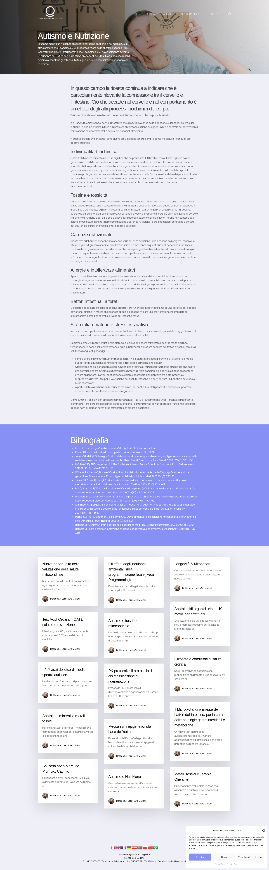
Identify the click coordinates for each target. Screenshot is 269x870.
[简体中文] (150, 848)
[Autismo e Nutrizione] (134, 788)
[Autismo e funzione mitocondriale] (134, 635)
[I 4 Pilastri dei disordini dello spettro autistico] (68, 682)
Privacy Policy (232, 864)
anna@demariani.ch (118, 861)
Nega (224, 857)
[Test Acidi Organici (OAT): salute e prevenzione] (68, 634)
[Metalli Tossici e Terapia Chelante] (200, 789)
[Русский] (145, 848)
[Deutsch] (129, 848)
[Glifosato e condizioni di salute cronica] (200, 674)
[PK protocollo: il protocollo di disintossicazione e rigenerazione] (134, 688)
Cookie (161, 861)
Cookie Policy (220, 864)
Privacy (152, 861)
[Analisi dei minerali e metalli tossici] (68, 731)
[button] (262, 830)
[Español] (134, 848)
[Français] (124, 848)
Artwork (182, 861)
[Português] (139, 848)
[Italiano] (113, 848)
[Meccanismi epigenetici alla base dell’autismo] (134, 741)
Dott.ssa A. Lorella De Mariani (65, 598)
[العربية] (155, 848)
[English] (118, 848)
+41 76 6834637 (93, 861)
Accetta (200, 857)
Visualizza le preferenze (250, 857)
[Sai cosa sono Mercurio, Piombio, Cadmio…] (68, 781)
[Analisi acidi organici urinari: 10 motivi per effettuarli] (200, 624)
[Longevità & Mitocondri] (200, 576)
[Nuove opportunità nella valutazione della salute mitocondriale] (68, 581)
